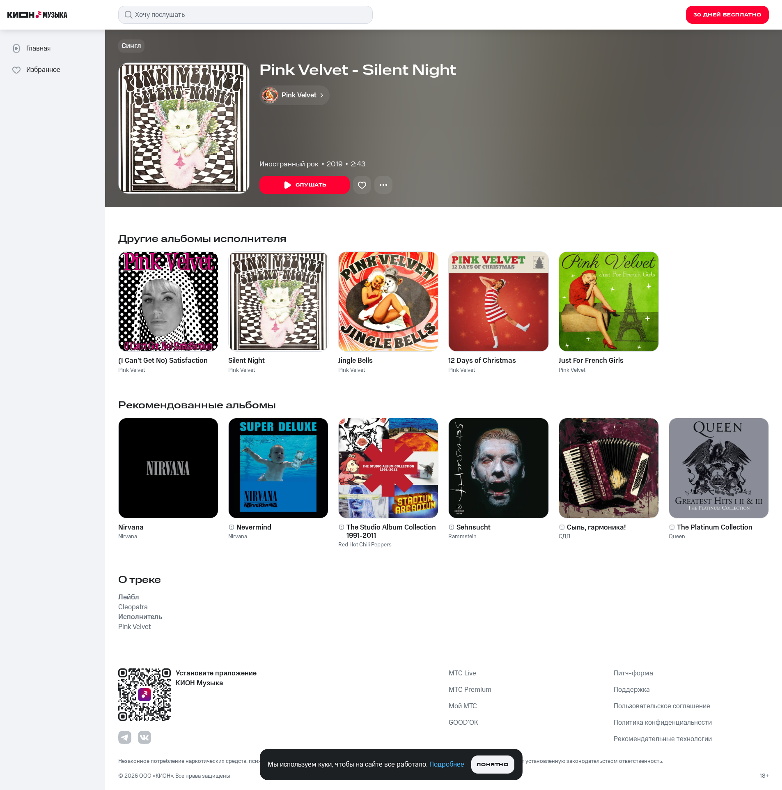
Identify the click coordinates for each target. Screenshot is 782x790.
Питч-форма (633, 673)
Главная (38, 48)
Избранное (43, 70)
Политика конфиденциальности (663, 723)
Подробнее (446, 764)
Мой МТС (463, 706)
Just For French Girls (591, 361)
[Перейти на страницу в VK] (144, 737)
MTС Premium (470, 690)
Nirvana (131, 527)
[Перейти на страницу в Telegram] (124, 737)
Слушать (311, 185)
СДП (564, 536)
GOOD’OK (463, 723)
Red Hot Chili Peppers (365, 545)
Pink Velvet (131, 370)
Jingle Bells (355, 361)
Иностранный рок (289, 164)
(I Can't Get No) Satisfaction (163, 361)
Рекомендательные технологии (663, 739)
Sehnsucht (473, 527)
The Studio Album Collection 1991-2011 (391, 531)
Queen (677, 536)
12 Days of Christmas (482, 361)
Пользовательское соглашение (662, 706)
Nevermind (253, 527)
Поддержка (632, 690)
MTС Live (462, 673)
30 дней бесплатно (727, 15)
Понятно (492, 764)
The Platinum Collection (714, 527)
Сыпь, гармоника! (596, 527)
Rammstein (462, 536)
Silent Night (246, 361)
